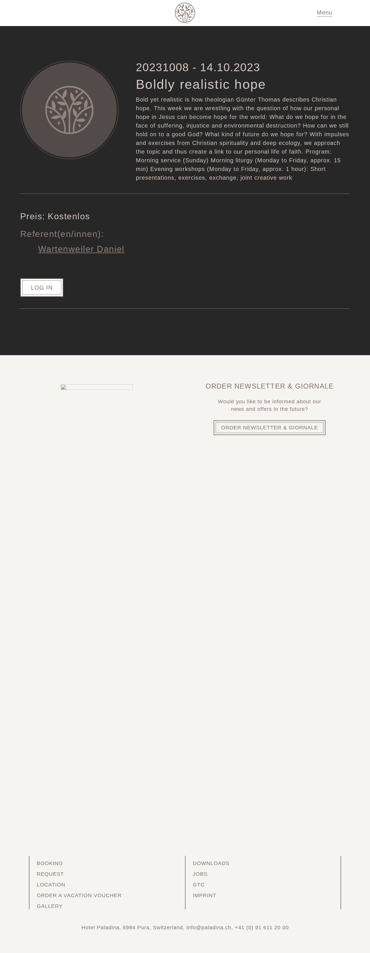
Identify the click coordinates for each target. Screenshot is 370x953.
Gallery (50, 906)
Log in (42, 287)
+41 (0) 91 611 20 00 (262, 927)
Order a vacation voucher (79, 895)
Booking (50, 863)
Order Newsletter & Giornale (269, 427)
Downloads (211, 863)
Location (51, 885)
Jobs (200, 874)
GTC (199, 885)
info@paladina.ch (208, 927)
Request (50, 874)
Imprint (204, 895)
